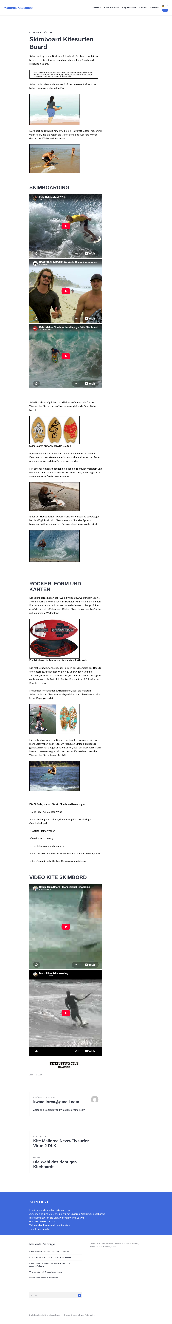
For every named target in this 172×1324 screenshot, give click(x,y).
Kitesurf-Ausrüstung (41, 33)
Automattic (90, 1315)
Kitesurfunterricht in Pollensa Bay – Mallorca (49, 1252)
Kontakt (143, 8)
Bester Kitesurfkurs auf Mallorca (43, 1278)
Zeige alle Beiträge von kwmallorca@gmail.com (59, 1110)
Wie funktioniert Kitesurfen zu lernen (45, 1272)
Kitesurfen (154, 8)
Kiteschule (96, 8)
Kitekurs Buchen (111, 8)
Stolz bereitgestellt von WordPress (44, 1315)
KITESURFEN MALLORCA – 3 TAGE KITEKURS (50, 1258)
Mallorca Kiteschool (18, 7)
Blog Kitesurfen (129, 8)
